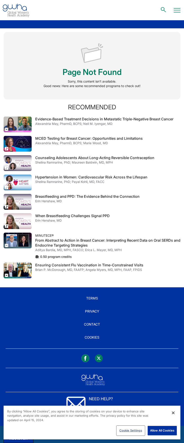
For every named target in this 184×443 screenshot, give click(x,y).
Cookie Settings (130, 430)
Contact (92, 324)
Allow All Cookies (162, 430)
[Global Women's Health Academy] (16, 10)
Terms (92, 298)
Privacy (92, 311)
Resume (18, 124)
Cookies (92, 337)
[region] (92, 422)
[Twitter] (99, 358)
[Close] (173, 413)
